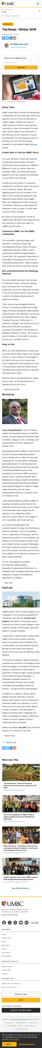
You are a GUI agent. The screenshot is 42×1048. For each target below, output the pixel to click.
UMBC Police (6, 983)
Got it (8, 1044)
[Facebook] (3, 38)
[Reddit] (14, 38)
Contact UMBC (6, 970)
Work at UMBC (6, 956)
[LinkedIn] (10, 38)
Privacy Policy (14, 1039)
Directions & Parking (9, 915)
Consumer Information (21, 1029)
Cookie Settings (11, 1026)
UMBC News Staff (20, 44)
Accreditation (9, 1022)
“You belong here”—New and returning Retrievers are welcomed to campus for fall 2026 (20, 785)
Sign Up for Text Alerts (9, 987)
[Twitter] (7, 38)
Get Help (4, 973)
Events (4, 941)
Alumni (4, 934)
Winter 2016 (11, 742)
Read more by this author (18, 47)
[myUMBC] (35, 922)
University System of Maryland (19, 1019)
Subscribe (21, 67)
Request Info (21, 994)
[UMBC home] (8, 3)
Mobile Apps (6, 945)
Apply (21, 1000)
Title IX (21, 1026)
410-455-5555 (15, 983)
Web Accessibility (31, 1026)
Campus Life (7, 24)
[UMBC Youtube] (21, 922)
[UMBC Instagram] (15, 922)
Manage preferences (27, 1044)
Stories (4, 949)
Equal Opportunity (21, 1022)
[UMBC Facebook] (4, 922)
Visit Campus (6, 952)
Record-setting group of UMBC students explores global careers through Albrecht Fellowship (19, 817)
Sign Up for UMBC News (21, 1010)
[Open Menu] (38, 3)
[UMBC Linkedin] (26, 922)
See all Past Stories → (21, 888)
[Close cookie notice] (39, 1034)
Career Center (6, 938)
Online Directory (7, 966)
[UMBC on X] (9, 922)
